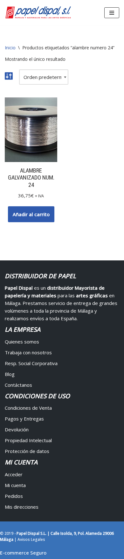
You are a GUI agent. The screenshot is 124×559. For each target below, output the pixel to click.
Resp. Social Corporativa (31, 363)
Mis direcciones (21, 507)
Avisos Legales (31, 539)
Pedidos (14, 496)
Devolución (17, 429)
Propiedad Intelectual (28, 440)
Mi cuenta (15, 485)
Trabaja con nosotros (28, 352)
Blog (10, 374)
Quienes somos (22, 341)
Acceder (14, 474)
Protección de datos (27, 451)
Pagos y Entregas (24, 418)
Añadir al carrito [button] (31, 214)
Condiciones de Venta (28, 408)
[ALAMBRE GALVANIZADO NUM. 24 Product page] (31, 129)
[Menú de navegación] (111, 12)
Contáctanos (18, 385)
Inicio (10, 48)
